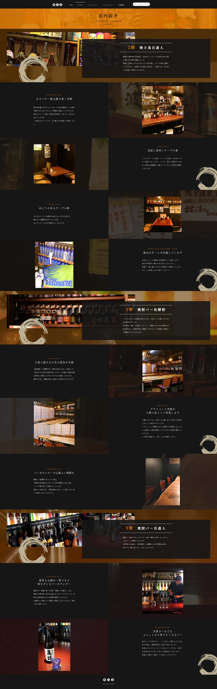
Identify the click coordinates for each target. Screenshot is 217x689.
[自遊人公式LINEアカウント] (54, 4)
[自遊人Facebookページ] (60, 4)
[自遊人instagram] (108, 679)
